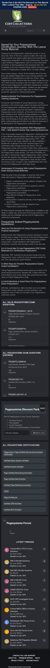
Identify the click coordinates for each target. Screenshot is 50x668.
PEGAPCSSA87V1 (17, 328)
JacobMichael (18, 614)
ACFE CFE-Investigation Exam (21, 599)
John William (17, 563)
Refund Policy (32, 660)
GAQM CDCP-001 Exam (19, 589)
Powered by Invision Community (19, 667)
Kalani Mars (17, 553)
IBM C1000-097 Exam (18, 580)
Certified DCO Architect (12, 509)
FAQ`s (37, 658)
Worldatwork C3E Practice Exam (22, 621)
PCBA (6, 491)
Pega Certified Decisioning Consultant (18, 472)
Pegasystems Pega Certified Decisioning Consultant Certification (23, 453)
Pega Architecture (10, 497)
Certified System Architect (14, 466)
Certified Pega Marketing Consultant (17, 485)
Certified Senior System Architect (16, 460)
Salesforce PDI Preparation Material (23, 640)
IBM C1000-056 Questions (20, 561)
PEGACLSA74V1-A (17, 394)
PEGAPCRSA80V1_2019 (20, 310)
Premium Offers (26, 658)
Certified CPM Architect (13, 503)
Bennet (15, 573)
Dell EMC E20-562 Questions (21, 570)
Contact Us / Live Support (24, 655)
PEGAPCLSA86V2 (17, 361)
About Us (12, 658)
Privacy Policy (17, 660)
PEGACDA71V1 (15, 379)
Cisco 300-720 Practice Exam (21, 630)
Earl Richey (17, 623)
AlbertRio (16, 601)
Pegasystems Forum (19, 523)
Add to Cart (40, 432)
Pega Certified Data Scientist (15, 479)
